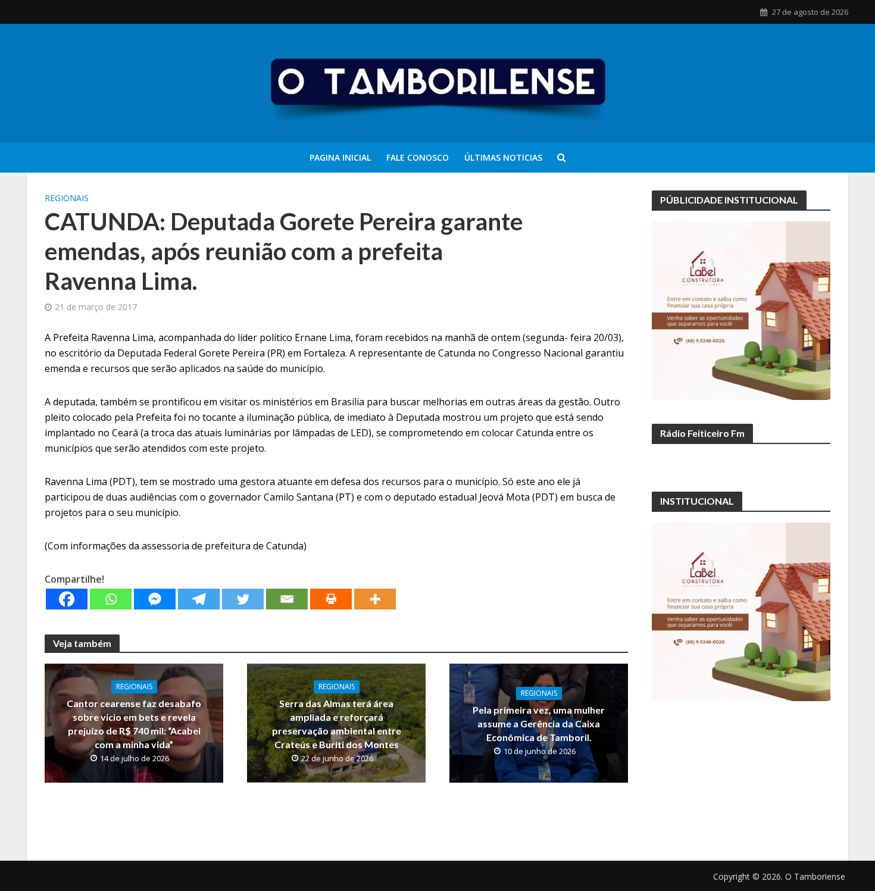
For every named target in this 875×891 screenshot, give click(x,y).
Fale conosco (417, 157)
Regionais (67, 198)
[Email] (287, 599)
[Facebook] (67, 599)
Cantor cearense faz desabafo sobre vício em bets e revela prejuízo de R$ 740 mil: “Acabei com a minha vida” (134, 724)
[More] (375, 599)
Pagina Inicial (340, 157)
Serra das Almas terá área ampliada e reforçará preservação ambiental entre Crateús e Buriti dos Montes (336, 724)
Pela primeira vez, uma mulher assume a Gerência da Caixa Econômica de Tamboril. (539, 723)
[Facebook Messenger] (155, 599)
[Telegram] (199, 599)
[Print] (331, 599)
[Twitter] (243, 599)
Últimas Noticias (503, 157)
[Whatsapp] (111, 599)
